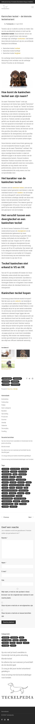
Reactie (4, 538)
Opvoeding (4, 413)
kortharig (6, 381)
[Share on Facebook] (26, 379)
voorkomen (21, 39)
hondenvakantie (21, 479)
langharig (15, 381)
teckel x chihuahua (7, 504)
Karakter (4, 411)
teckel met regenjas (19, 498)
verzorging (23, 504)
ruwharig (6, 384)
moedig (12, 487)
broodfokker (25, 469)
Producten (4, 416)
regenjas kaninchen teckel (9, 490)
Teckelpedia (10, 24)
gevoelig (12, 477)
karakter (20, 193)
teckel (27, 493)
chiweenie (14, 471)
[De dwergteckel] (8, 364)
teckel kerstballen (7, 498)
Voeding (4, 431)
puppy (25, 487)
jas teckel (13, 482)
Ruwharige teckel (22, 358)
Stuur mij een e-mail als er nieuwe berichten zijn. (16, 614)
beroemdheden (15, 469)
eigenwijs (5, 477)
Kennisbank (5, 711)
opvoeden (19, 487)
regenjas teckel (23, 490)
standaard (21, 493)
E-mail (4, 571)
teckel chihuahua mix (8, 496)
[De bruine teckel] (8, 353)
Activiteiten (4, 399)
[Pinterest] (8, 719)
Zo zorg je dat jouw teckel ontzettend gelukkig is (16, 456)
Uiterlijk (15, 389)
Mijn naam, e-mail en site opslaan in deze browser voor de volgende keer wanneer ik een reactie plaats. (17, 595)
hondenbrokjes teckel (8, 479)
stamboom (16, 384)
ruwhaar (17, 48)
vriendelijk (5, 506)
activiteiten (5, 469)
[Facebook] (1, 719)
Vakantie (4, 425)
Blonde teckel (5, 446)
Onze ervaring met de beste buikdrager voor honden (17, 459)
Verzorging (4, 428)
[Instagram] (5, 719)
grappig (19, 477)
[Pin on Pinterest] (33, 379)
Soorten (9, 389)
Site (2, 580)
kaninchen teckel (18, 188)
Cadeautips (4, 402)
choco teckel (22, 471)
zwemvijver (13, 506)
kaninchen (18, 378)
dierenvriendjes (6, 474)
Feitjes (3, 405)
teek (16, 504)
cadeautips (5, 471)
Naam (3, 563)
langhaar (17, 53)
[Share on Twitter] (29, 379)
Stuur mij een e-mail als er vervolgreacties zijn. (17, 605)
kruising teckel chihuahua (17, 485)
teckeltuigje (25, 501)
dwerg (15, 474)
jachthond (5, 482)
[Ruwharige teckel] (23, 353)
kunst (27, 485)
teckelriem (16, 501)
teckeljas (19, 496)
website (18, 301)
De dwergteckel (6, 369)
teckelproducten (6, 501)
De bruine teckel (6, 358)
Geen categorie (6, 408)
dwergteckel (22, 231)
